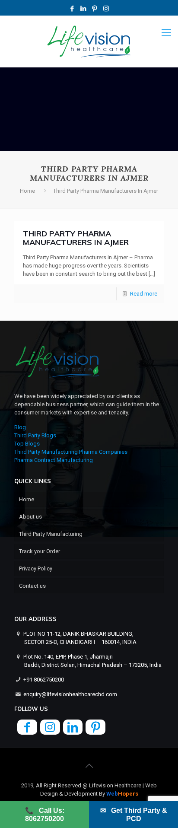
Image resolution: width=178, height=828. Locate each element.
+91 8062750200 (43, 679)
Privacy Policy (35, 568)
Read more (143, 293)
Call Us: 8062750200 (44, 814)
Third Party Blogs (35, 435)
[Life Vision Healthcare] (89, 41)
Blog (20, 427)
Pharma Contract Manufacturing (53, 460)
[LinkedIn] (83, 9)
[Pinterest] (94, 9)
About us (30, 516)
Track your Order (39, 551)
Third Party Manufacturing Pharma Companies (70, 452)
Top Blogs (27, 443)
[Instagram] (106, 9)
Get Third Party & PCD (133, 814)
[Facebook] (72, 9)
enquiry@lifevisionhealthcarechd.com (70, 694)
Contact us (32, 586)
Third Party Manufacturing (51, 534)
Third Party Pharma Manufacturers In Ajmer (76, 238)
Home (27, 191)
